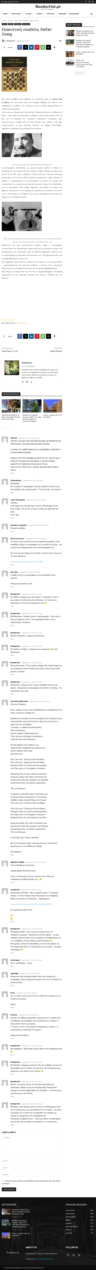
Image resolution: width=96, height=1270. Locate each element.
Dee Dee (14, 572)
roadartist (15, 889)
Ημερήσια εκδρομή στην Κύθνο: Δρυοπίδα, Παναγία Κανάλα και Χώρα (11, 417)
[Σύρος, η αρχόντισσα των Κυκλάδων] (52, 405)
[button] (91, 14)
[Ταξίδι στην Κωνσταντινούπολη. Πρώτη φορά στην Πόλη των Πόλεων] (70, 62)
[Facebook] (85, 1)
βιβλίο (10, 24)
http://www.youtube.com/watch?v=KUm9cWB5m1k (31, 904)
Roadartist (11, 41)
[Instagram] (89, 1)
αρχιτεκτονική (49, 411)
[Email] (48, 47)
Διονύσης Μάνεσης (19, 701)
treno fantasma (17, 500)
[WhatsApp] (42, 47)
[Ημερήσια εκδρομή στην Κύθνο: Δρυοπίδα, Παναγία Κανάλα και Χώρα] (11, 405)
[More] (54, 47)
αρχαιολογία (27, 411)
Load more (79, 73)
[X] (92, 1)
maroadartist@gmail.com (44, 1259)
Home (4, 20)
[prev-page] (3, 427)
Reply (12, 473)
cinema (10, 20)
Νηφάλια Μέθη (17, 862)
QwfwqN (14, 973)
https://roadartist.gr (28, 366)
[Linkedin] (31, 47)
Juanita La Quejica (18, 525)
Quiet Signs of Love (10, 351)
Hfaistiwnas (15, 480)
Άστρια (13, 1015)
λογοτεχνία (18, 24)
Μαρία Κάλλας (56, 351)
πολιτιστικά (26, 24)
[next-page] (7, 427)
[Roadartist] (3, 41)
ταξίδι (4, 411)
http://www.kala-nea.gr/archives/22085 (26, 562)
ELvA (12, 993)
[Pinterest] (37, 47)
